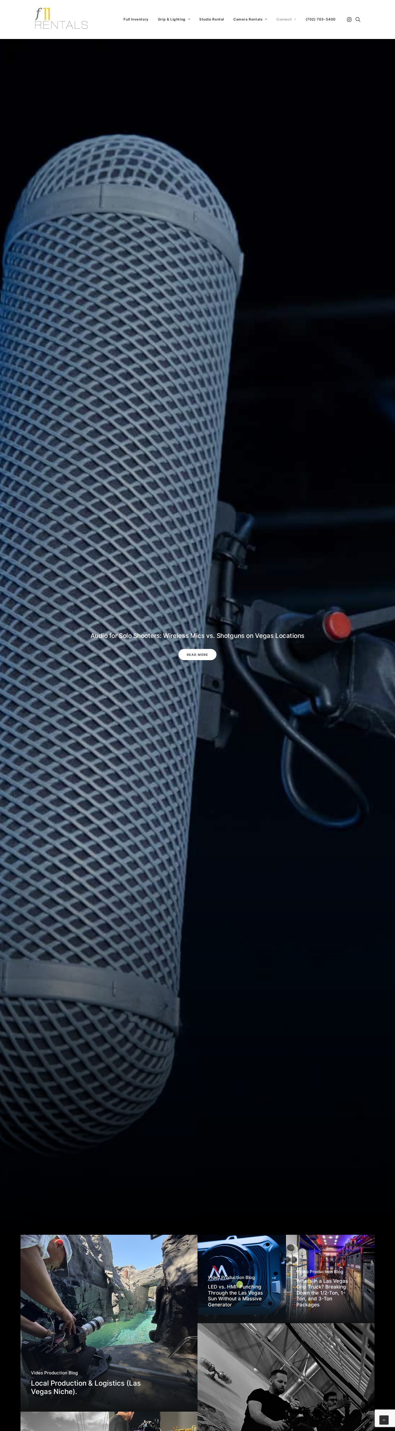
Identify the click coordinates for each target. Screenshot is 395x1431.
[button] (349, 19)
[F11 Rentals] (61, 19)
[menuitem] (135, 19)
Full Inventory (135, 19)
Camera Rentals (248, 19)
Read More (197, 655)
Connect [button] (284, 19)
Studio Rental (211, 19)
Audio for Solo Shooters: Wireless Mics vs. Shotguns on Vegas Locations (197, 635)
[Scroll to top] (384, 1419)
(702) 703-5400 (321, 19)
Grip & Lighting (172, 19)
